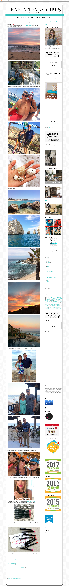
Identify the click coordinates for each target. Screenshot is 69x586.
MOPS (55, 307)
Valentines (58, 299)
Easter (52, 300)
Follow (46, 24)
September (49, 266)
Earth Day (51, 307)
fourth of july (53, 302)
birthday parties (54, 301)
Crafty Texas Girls (51, 127)
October (48, 265)
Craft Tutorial (48, 296)
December (48, 262)
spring (58, 304)
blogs (61, 304)
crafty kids (50, 297)
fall (53, 299)
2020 (47, 254)
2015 (47, 261)
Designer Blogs (37, 582)
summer (48, 299)
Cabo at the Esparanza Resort (27, 25)
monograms (58, 307)
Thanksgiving (49, 301)
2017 (47, 258)
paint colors (48, 305)
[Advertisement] (51, 341)
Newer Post (9, 573)
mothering (47, 300)
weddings (46, 307)
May (48, 280)
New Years (53, 305)
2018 (47, 257)
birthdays (58, 303)
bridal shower (53, 308)
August (48, 267)
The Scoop (58, 302)
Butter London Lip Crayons (31, 501)
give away (56, 300)
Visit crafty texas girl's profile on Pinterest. (51, 123)
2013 (47, 287)
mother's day (47, 304)
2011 (47, 289)
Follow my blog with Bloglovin (11, 563)
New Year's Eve (53, 304)
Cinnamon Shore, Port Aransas (51, 277)
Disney (49, 308)
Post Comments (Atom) (14, 575)
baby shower (58, 305)
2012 (47, 288)
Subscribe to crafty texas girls (11, 559)
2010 (47, 291)
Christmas (59, 297)
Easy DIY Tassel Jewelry (50, 271)
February (48, 284)
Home (24, 573)
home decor (59, 296)
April (48, 281)
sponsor (60, 298)
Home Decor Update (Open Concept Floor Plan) (54, 270)
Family (61, 300)
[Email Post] (25, 567)
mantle (58, 308)
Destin (46, 308)
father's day (48, 303)
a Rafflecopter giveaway (10, 525)
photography (54, 303)
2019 (47, 256)
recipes (49, 298)
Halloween (54, 298)
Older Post (38, 573)
